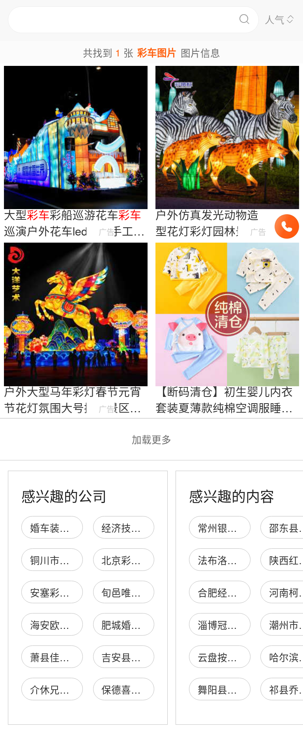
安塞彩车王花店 (64, 592)
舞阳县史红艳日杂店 (242, 689)
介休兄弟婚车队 (64, 689)
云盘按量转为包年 (237, 657)
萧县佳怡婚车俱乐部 (74, 657)
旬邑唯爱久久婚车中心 (150, 592)
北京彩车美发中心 (140, 560)
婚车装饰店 (59, 528)
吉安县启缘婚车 (135, 657)
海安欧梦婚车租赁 (69, 625)
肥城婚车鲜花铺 (135, 625)
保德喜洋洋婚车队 (140, 689)
